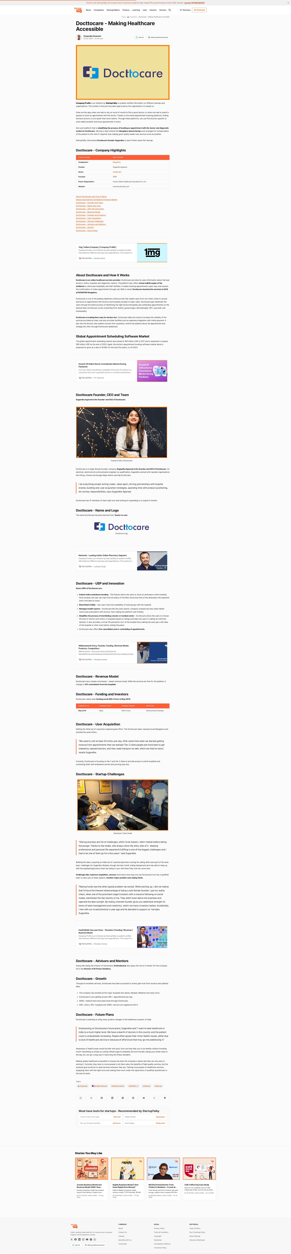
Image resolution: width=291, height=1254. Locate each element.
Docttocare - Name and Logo (88, 206)
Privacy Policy (159, 1228)
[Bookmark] (165, 1098)
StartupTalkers (113, 10)
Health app (158, 1086)
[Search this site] (169, 10)
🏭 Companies (83, 1086)
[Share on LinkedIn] (112, 1098)
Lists (145, 10)
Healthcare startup (117, 1086)
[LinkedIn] (79, 1239)
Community (122, 1244)
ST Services (185, 10)
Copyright (157, 1236)
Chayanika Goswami (92, 36)
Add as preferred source (159, 37)
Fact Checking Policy (197, 1232)
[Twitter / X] (71, 1239)
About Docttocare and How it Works (91, 196)
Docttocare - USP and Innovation (90, 209)
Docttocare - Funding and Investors (91, 215)
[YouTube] (87, 1239)
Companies (99, 10)
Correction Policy (160, 1248)
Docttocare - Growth (85, 227)
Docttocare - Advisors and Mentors (91, 224)
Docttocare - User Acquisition (88, 218)
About (120, 1228)
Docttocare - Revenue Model (88, 212)
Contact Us (122, 1232)
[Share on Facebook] (102, 1098)
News (88, 10)
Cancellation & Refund (162, 1244)
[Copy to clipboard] (154, 1098)
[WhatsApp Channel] (95, 1239)
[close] (288, 3)
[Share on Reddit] (133, 1098)
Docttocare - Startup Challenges (89, 221)
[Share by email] (144, 1098)
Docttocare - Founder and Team (89, 203)
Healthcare (117, 172)
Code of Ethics (194, 1228)
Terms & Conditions (161, 1232)
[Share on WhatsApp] (80, 1098)
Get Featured (199, 10)
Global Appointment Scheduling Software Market (96, 199)
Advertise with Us (124, 1240)
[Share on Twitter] (91, 1098)
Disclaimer (158, 1240)
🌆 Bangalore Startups (99, 1086)
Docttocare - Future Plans (87, 230)
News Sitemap (194, 1236)
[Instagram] (83, 1239)
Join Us (141, 37)
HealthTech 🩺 (133, 1086)
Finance (125, 10)
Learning (136, 10)
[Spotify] (91, 1239)
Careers (153, 10)
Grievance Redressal (197, 1240)
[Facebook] (75, 1239)
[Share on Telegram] (123, 1098)
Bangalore (117, 162)
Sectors (162, 10)
